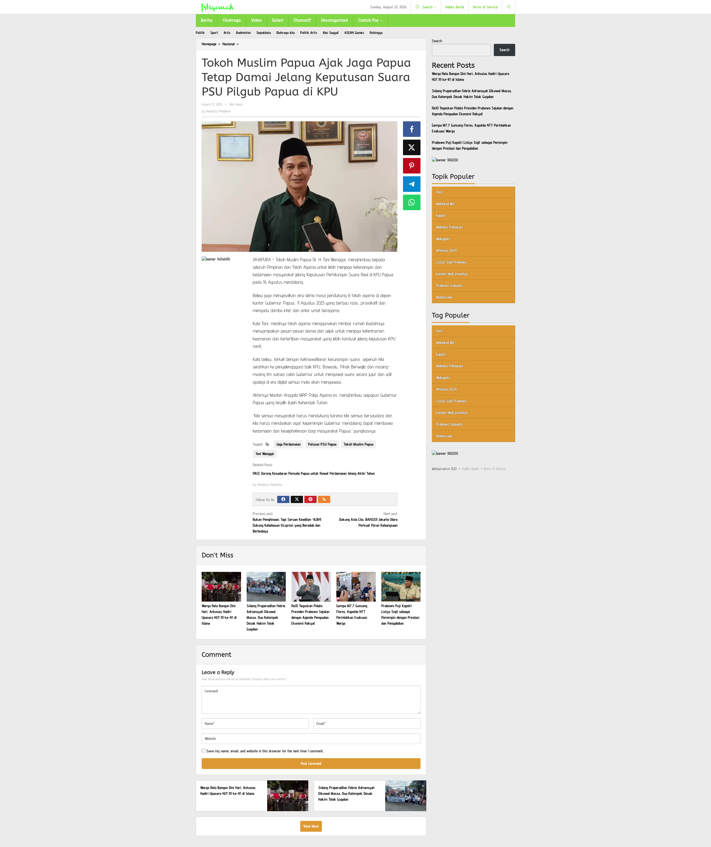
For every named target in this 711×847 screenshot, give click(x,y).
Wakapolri (443, 239)
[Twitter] (297, 499)
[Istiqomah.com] (218, 7)
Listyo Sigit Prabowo (451, 262)
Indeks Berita (470, 468)
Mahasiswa (444, 297)
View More (311, 826)
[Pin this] (412, 166)
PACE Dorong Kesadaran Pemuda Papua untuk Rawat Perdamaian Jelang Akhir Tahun (314, 473)
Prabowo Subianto (449, 285)
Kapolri (441, 215)
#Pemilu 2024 (446, 250)
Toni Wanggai (265, 453)
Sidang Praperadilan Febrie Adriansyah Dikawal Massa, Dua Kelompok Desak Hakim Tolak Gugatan (266, 617)
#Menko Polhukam (449, 227)
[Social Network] (508, 7)
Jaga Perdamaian (288, 444)
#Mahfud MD (445, 204)
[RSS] (324, 499)
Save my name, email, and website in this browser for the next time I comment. (265, 751)
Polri (439, 192)
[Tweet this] (412, 147)
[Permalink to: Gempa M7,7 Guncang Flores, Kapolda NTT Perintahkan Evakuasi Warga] (356, 586)
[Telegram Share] (412, 184)
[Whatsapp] (412, 202)
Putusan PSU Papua (322, 444)
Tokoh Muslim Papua (358, 444)
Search (437, 41)
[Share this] (412, 129)
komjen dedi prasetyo (451, 274)
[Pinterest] (310, 499)
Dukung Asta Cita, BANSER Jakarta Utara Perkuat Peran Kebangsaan (368, 519)
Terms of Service (494, 468)
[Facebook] (283, 499)
